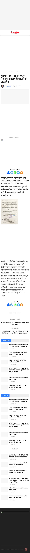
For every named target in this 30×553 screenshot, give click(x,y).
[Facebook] (8, 172)
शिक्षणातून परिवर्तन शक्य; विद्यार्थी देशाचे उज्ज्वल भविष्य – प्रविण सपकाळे (18, 353)
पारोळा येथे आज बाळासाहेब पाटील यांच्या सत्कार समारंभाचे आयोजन (18, 386)
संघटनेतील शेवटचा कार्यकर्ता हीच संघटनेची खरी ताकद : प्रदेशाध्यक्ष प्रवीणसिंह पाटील (18, 345)
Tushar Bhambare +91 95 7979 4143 (20, 549)
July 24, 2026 (12, 381)
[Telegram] (18, 172)
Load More (15, 449)
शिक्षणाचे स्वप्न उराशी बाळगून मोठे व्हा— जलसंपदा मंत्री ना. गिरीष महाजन (17, 361)
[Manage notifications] (26, 549)
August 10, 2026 (13, 364)
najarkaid (8, 86)
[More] (21, 172)
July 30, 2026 (12, 374)
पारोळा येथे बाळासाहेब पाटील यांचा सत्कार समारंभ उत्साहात (18, 378)
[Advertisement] (15, 15)
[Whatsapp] (15, 172)
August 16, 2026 (13, 356)
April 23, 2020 (17, 86)
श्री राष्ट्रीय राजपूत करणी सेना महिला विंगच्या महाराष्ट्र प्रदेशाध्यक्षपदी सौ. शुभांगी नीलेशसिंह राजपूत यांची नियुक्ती (19, 369)
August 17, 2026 (13, 349)
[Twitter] (11, 172)
